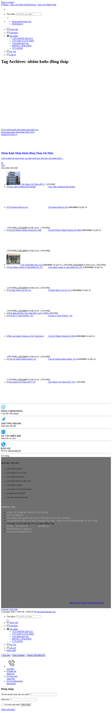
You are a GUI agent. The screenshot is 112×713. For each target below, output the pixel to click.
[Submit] (8, 17)
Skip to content (7, 2)
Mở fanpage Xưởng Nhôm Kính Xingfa (86, 603)
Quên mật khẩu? (8, 709)
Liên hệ (12, 55)
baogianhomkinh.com (46, 612)
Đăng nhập (26, 705)
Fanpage (4, 609)
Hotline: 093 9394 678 (36, 655)
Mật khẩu (6, 699)
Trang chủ (13, 29)
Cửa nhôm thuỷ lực (20, 43)
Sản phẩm (13, 36)
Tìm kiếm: (11, 14)
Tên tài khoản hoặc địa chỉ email (16, 694)
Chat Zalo (13, 609)
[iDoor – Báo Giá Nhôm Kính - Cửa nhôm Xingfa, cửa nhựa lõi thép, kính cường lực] (28, 5)
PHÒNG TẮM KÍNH (21, 46)
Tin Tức (12, 51)
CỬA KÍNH (17, 48)
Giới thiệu (13, 33)
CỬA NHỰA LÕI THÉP (23, 41)
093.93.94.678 (14, 451)
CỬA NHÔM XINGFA (22, 38)
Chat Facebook (19, 655)
